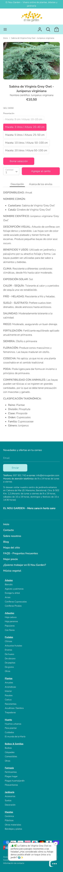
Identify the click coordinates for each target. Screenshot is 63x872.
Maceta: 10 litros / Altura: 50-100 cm (26, 143)
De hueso (9, 654)
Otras (7, 760)
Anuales (9, 682)
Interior (8, 691)
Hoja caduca (10, 617)
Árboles (9, 580)
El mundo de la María (15, 736)
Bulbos (8, 747)
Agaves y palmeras (14, 588)
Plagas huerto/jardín (15, 780)
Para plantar (11, 728)
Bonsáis (9, 584)
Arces (7, 597)
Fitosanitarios (11, 784)
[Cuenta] (40, 28)
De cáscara (10, 658)
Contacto (8, 530)
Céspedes (10, 752)
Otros (7, 671)
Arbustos (9, 613)
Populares (10, 625)
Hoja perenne (11, 621)
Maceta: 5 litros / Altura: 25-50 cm (25, 135)
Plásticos (9, 820)
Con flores (10, 630)
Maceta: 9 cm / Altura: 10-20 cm (23, 119)
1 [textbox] (6, 172)
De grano (9, 667)
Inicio (6, 524)
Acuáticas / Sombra (14, 708)
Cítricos (8, 641)
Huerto (8, 719)
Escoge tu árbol (12, 593)
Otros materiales (13, 824)
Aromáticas (10, 686)
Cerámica (9, 816)
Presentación (8, 113)
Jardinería (9, 792)
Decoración (10, 804)
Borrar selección (19, 161)
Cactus (8, 699)
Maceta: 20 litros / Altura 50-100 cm (26, 150)
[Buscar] (48, 28)
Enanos (8, 649)
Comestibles (11, 756)
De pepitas (10, 662)
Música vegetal (12, 571)
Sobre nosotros (12, 536)
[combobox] (11, 171)
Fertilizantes (11, 772)
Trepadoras (10, 712)
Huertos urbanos (13, 723)
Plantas (8, 678)
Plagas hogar (11, 776)
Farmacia (9, 767)
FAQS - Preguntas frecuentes (20, 553)
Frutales (9, 637)
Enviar (15, 468)
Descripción (17, 184)
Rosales (9, 695)
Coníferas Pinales (13, 605)
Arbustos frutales (13, 645)
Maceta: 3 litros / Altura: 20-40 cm (25, 127)
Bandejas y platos (13, 828)
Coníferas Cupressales (16, 601)
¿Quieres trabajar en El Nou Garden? (24, 565)
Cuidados (9, 732)
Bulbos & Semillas (14, 743)
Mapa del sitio (11, 547)
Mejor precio (10, 559)
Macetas (9, 812)
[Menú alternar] (5, 29)
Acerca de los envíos (40, 184)
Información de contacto (13, 863)
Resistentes (10, 703)
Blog (6, 542)
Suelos (8, 800)
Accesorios (10, 796)
